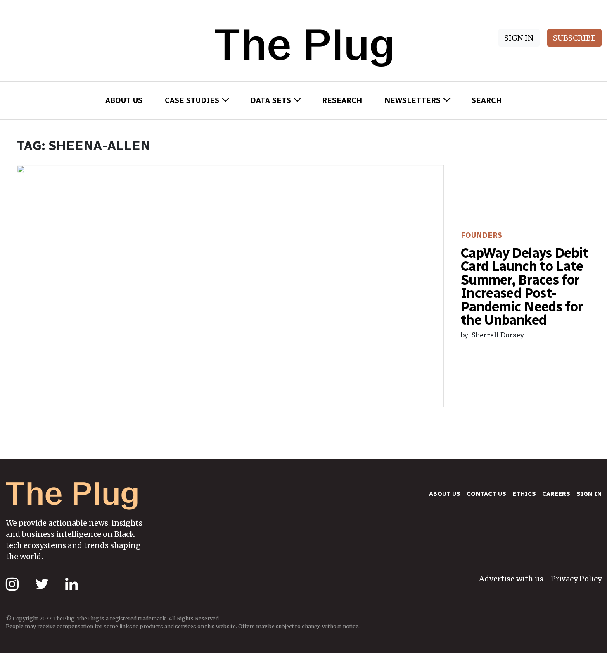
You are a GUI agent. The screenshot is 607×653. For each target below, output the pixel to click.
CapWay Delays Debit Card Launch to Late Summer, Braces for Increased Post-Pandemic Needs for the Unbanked (524, 286)
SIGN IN (518, 38)
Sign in (589, 494)
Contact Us (486, 494)
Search (487, 100)
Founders (481, 235)
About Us (123, 100)
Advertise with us (511, 579)
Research (342, 100)
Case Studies (192, 100)
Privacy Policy (576, 579)
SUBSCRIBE (574, 38)
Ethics (524, 494)
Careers (556, 494)
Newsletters (412, 100)
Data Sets (270, 100)
